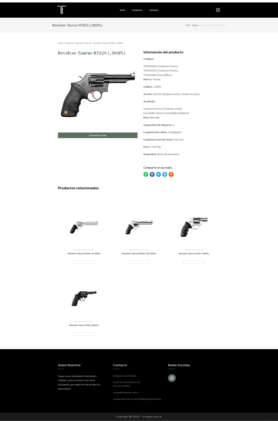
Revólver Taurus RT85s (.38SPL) (194, 253)
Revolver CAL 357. (142, 250)
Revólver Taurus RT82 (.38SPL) (84, 325)
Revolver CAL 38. (84, 43)
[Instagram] (218, 10)
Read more (84, 262)
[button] (98, 135)
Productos (137, 10)
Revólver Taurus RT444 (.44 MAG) (84, 253)
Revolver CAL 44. (87, 250)
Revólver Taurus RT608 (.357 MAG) (139, 253)
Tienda (195, 25)
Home (61, 43)
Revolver (69, 43)
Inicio (122, 10)
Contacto (153, 10)
